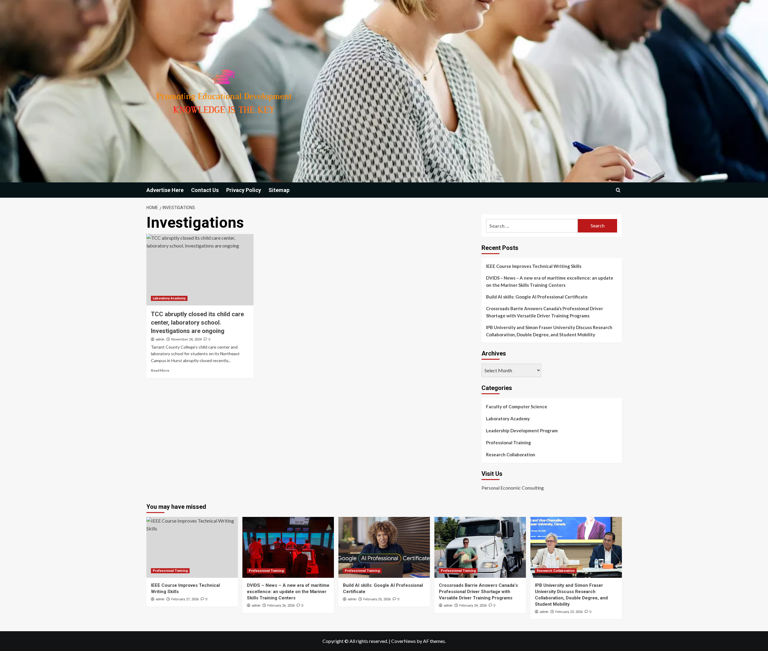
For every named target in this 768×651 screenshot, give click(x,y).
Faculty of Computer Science (516, 406)
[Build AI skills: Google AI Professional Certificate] (384, 547)
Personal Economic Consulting (513, 487)
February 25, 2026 (377, 599)
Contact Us (205, 190)
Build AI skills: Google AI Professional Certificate (537, 296)
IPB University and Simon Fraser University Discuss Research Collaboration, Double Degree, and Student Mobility (549, 331)
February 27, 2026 (185, 599)
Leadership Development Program (522, 430)
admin (160, 339)
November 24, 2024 (186, 339)
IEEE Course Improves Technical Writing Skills (533, 266)
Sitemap (279, 190)
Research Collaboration (510, 454)
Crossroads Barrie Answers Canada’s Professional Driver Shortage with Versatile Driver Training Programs (544, 312)
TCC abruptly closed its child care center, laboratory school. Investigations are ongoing (197, 322)
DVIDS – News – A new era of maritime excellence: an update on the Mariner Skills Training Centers (549, 281)
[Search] (618, 190)
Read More (160, 370)
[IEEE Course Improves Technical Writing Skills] (192, 547)
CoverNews (403, 641)
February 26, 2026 (281, 606)
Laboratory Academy (169, 298)
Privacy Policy (243, 190)
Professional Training (508, 442)
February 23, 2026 (569, 612)
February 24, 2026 (473, 606)
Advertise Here (165, 190)
